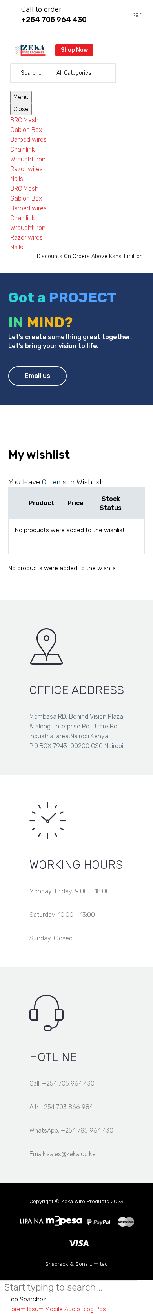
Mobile (54, 1309)
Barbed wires (28, 139)
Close (21, 109)
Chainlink (22, 149)
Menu (21, 97)
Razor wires (26, 169)
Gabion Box (26, 130)
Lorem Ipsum (26, 1309)
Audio (72, 1309)
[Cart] (137, 73)
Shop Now (74, 50)
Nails (16, 179)
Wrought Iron (28, 159)
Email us (37, 376)
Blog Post (95, 1309)
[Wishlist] (124, 73)
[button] (106, 73)
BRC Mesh (24, 120)
